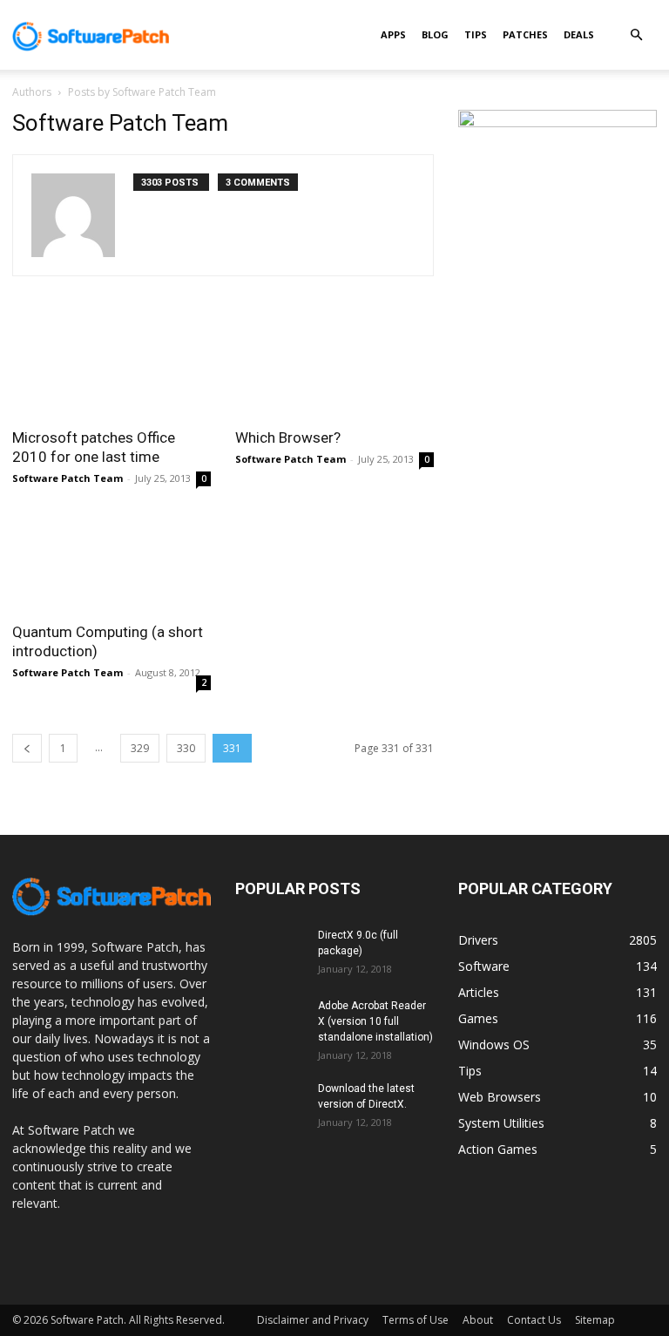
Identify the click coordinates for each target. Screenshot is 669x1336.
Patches (525, 34)
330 (186, 748)
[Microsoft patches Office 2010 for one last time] (111, 367)
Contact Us (534, 1319)
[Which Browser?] (334, 367)
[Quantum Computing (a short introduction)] (111, 562)
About (478, 1319)
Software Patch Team (67, 478)
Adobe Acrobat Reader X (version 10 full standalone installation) (375, 1021)
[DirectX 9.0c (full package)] (270, 951)
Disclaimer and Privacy (312, 1319)
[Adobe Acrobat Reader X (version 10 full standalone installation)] (270, 1022)
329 (140, 748)
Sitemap (595, 1319)
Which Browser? (288, 437)
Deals (579, 34)
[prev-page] (27, 748)
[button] (636, 35)
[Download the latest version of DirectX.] (270, 1105)
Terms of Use (415, 1319)
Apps (393, 34)
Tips (475, 34)
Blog (435, 34)
